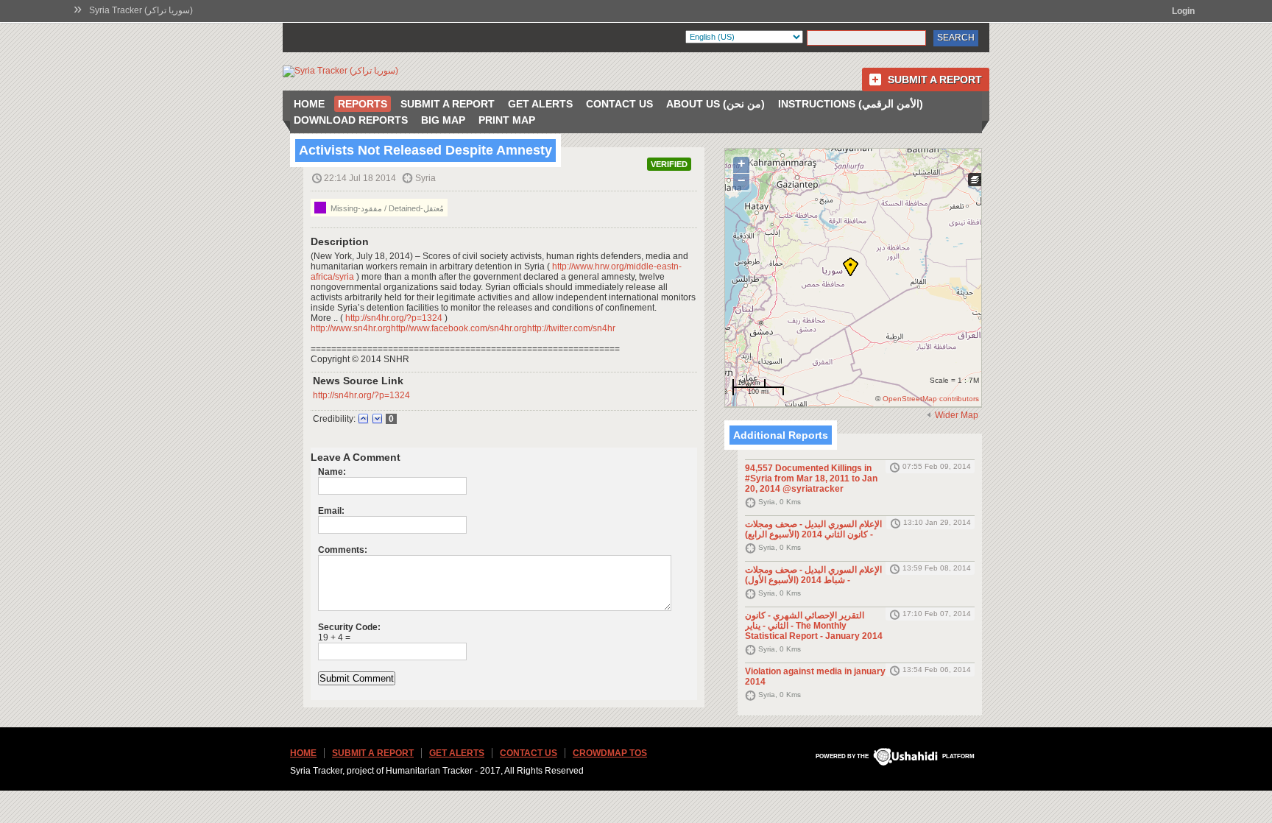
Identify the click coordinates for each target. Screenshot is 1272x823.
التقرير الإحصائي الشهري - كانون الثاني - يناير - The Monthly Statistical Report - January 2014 (814, 625)
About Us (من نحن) (715, 104)
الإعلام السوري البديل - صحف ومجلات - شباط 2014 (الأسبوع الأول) (813, 575)
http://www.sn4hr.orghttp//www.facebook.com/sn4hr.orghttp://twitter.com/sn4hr (463, 328)
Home (309, 104)
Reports (362, 104)
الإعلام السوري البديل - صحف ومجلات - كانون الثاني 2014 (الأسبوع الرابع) (813, 529)
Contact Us (619, 104)
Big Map (443, 120)
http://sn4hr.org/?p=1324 (394, 318)
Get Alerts (540, 104)
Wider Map (956, 415)
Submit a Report (935, 79)
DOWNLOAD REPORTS (351, 120)
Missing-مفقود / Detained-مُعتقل (386, 208)
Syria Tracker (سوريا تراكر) (141, 10)
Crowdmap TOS (610, 753)
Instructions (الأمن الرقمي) (850, 104)
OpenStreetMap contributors (931, 399)
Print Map (506, 120)
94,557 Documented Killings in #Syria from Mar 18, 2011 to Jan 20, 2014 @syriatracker (811, 478)
